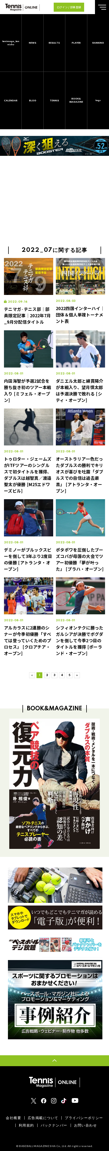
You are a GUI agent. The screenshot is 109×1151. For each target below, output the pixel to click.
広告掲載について (43, 1118)
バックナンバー (54, 1125)
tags (98, 100)
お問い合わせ (85, 1125)
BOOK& (76, 100)
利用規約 (26, 1125)
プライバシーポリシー (84, 1118)
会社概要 (13, 1118)
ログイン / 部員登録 (69, 7)
